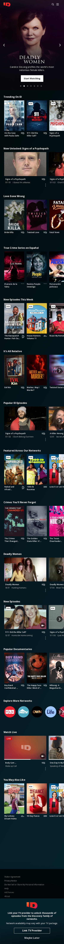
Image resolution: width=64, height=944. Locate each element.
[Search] (51, 4)
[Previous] (4, 45)
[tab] (20, 86)
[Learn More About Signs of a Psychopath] (45, 185)
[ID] (7, 4)
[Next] (60, 45)
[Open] (57, 4)
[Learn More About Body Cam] (45, 768)
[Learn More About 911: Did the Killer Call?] (45, 638)
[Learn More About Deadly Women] (45, 590)
